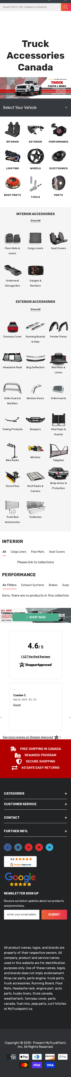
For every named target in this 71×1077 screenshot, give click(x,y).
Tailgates (58, 460)
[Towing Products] (12, 420)
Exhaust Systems (32, 585)
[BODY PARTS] (12, 183)
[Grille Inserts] (58, 389)
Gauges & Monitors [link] (35, 283)
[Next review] (70, 717)
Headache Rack (12, 367)
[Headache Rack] (12, 358)
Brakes (53, 585)
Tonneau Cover (12, 336)
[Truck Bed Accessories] (12, 507)
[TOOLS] (35, 184)
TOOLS (35, 196)
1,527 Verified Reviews (35, 656)
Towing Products (12, 429)
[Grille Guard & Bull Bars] (12, 389)
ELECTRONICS (58, 168)
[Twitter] (49, 847)
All (4, 551)
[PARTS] (58, 183)
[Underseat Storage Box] (12, 270)
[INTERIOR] (12, 129)
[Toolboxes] (35, 507)
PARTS (58, 195)
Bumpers (35, 429)
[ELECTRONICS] (58, 156)
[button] (56, 15)
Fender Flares (58, 336)
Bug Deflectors (35, 367)
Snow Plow (12, 486)
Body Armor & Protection (58, 486)
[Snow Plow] (12, 477)
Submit (54, 914)
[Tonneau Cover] (12, 327)
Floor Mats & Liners (12, 251)
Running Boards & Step (35, 339)
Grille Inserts (58, 398)
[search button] (66, 7)
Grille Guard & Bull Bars (12, 401)
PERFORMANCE (58, 141)
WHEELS (35, 168)
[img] (35, 652)
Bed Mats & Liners (58, 370)
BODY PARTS (12, 195)
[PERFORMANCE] (58, 129)
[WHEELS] (35, 156)
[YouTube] (39, 847)
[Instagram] (18, 847)
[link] (35, 270)
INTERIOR (12, 141)
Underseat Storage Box (12, 283)
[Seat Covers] (58, 238)
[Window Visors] (35, 389)
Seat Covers (58, 248)
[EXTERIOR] (35, 129)
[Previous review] (1, 717)
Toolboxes (35, 516)
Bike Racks (12, 460)
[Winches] (35, 448)
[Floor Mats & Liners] (12, 238)
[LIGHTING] (12, 156)
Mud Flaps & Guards (58, 432)
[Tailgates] (58, 451)
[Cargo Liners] (35, 238)
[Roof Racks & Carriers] (35, 477)
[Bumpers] (35, 420)
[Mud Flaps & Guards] (58, 420)
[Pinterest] (28, 847)
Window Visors (35, 398)
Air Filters (10, 585)
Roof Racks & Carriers (35, 489)
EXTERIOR (35, 141)
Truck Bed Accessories (12, 519)
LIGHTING (12, 168)
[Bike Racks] (12, 451)
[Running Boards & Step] (35, 327)
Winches (35, 457)
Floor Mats (37, 551)
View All (35, 220)
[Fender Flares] (58, 327)
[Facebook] (7, 847)
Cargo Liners (35, 248)
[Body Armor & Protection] (58, 474)
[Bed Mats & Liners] (58, 358)
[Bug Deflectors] (35, 358)
